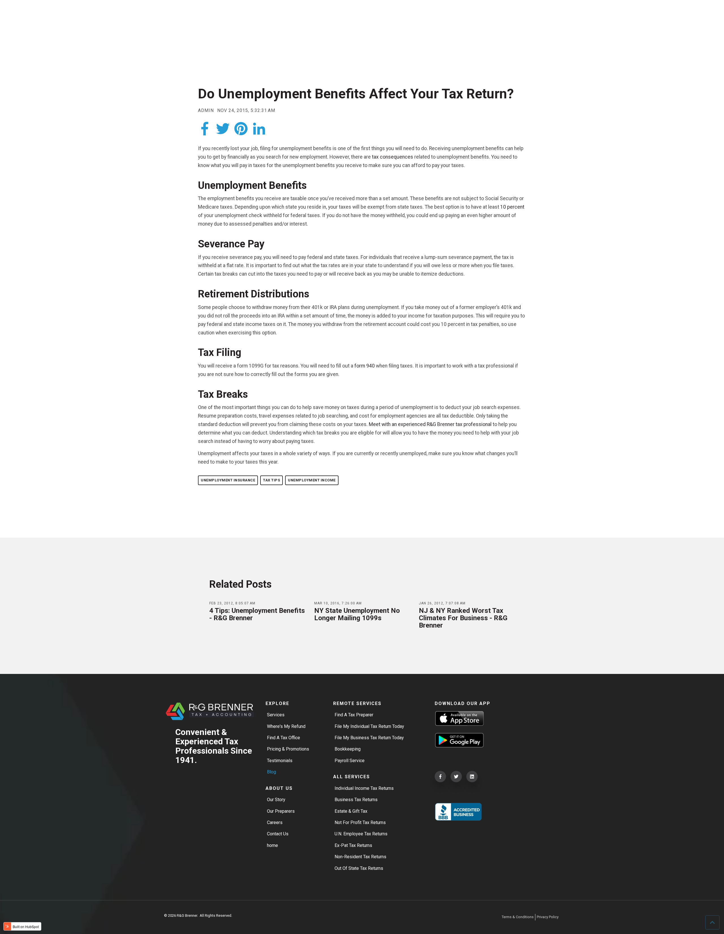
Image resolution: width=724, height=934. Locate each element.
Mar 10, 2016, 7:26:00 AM (338, 603)
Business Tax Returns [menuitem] (356, 799)
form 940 (364, 366)
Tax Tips (271, 480)
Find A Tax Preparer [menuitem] (354, 714)
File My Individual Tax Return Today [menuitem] (369, 726)
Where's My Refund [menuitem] (286, 726)
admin (206, 110)
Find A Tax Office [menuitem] (283, 737)
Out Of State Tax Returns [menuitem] (359, 868)
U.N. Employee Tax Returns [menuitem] (361, 833)
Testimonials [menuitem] (279, 760)
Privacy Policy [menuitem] (548, 917)
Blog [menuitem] (271, 772)
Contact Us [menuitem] (277, 833)
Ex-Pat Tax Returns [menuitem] (353, 845)
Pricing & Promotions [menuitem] (288, 749)
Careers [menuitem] (275, 822)
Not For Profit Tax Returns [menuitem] (360, 822)
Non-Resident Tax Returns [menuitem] (360, 856)
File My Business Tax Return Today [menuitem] (369, 737)
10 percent (512, 207)
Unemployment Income (312, 480)
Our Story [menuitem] (276, 799)
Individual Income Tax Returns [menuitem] (364, 788)
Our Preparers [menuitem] (281, 811)
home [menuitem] (272, 845)
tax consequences (392, 157)
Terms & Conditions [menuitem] (518, 917)
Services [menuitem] (276, 714)
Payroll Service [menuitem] (350, 760)
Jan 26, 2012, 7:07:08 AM (442, 603)
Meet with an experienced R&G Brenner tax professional (430, 424)
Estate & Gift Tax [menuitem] (351, 811)
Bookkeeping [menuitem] (348, 749)
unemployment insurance (228, 480)
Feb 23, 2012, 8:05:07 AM (232, 603)
